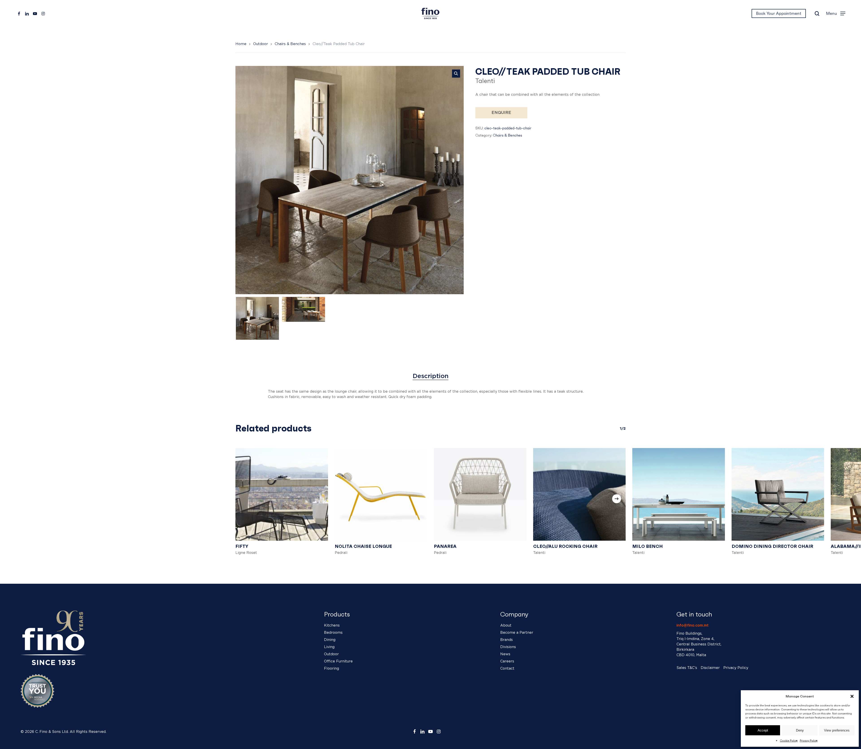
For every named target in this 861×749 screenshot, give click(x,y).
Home (240, 44)
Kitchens (332, 625)
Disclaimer (710, 668)
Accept (763, 730)
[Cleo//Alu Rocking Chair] (579, 494)
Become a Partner (516, 632)
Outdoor (260, 44)
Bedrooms (333, 632)
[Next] (616, 498)
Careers (507, 661)
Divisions (508, 647)
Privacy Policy (809, 740)
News (505, 654)
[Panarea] (480, 494)
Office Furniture (338, 661)
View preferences (837, 730)
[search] (817, 13)
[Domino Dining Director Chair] (778, 494)
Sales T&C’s (686, 668)
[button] (852, 696)
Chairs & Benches (290, 44)
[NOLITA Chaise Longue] (381, 494)
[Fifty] (281, 494)
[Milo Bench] (678, 494)
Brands (506, 640)
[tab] (430, 376)
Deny (800, 730)
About (505, 625)
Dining (329, 640)
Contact (507, 668)
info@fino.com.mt (692, 625)
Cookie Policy (789, 740)
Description (430, 376)
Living (329, 647)
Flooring (331, 668)
